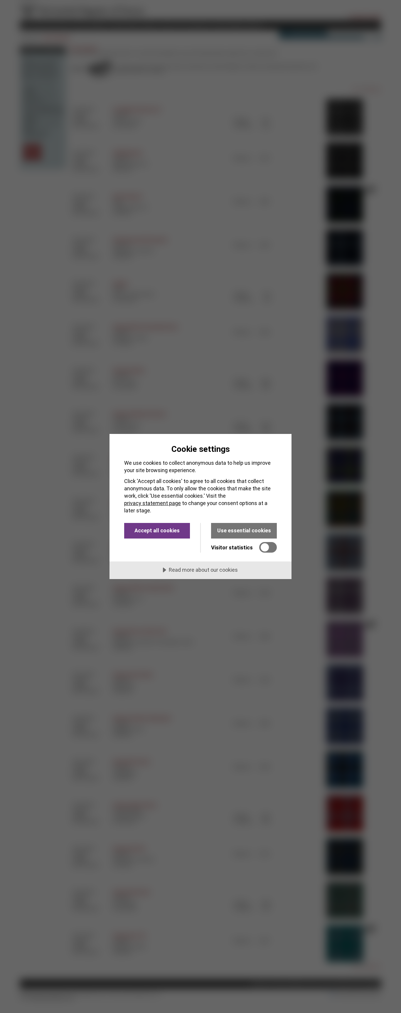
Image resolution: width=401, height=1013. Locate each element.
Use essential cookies (244, 530)
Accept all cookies (157, 530)
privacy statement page (152, 503)
